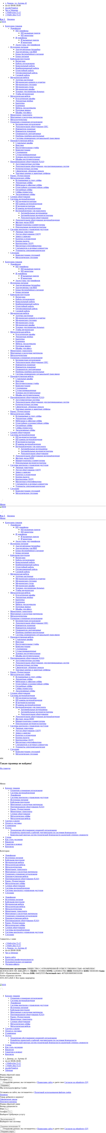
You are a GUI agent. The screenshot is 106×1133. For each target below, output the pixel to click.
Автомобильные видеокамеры (34, 213)
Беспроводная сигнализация (28, 124)
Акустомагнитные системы (28, 164)
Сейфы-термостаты (24, 192)
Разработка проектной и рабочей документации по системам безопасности (43, 832)
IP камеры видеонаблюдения (28, 208)
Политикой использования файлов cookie (52, 1092)
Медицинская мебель (19, 77)
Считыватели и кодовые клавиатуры (32, 248)
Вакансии (9, 842)
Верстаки (20, 145)
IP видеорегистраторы (25, 206)
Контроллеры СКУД (24, 243)
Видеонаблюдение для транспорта (31, 211)
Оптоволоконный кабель (26, 73)
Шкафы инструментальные (28, 159)
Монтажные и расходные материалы (26, 117)
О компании (10, 825)
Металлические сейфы (20, 178)
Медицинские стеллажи (26, 84)
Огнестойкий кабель (25, 70)
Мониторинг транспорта (21, 115)
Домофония (15, 28)
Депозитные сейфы (24, 183)
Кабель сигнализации (25, 63)
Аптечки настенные (24, 80)
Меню (2, 504)
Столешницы (21, 152)
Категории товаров (13, 26)
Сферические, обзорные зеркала (30, 171)
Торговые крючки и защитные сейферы (33, 173)
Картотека (20, 103)
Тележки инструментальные (28, 157)
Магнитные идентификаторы (28, 246)
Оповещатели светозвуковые (28, 133)
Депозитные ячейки (24, 101)
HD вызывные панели (30, 33)
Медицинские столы (25, 87)
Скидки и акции (12, 821)
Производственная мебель (21, 140)
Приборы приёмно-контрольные (30, 136)
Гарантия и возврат (13, 844)
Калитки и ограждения (26, 239)
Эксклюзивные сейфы (25, 194)
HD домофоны (22, 31)
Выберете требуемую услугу (12, 1114)
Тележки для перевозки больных (30, 91)
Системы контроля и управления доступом (29, 229)
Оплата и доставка (13, 823)
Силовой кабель (23, 75)
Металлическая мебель (20, 96)
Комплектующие (23, 150)
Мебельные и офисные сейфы (29, 185)
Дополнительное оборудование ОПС (32, 126)
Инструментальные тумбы (27, 147)
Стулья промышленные (26, 154)
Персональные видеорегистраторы (31, 227)
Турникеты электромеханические (30, 250)
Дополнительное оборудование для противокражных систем (42, 166)
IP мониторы (26, 42)
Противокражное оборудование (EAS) (27, 161)
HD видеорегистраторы (26, 201)
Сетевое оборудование (20, 197)
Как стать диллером (14, 839)
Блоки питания (22, 56)
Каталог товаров (12, 788)
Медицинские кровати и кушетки (30, 82)
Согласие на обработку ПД (76, 1082)
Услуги (8, 828)
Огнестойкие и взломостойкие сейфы (32, 187)
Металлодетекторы (18, 119)
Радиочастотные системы (27, 168)
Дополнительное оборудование (34, 218)
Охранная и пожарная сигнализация (26, 122)
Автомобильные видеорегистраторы (37, 215)
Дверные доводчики (24, 232)
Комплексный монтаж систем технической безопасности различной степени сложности (49, 835)
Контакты (9, 846)
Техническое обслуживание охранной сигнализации (33, 830)
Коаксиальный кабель (25, 66)
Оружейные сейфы (24, 190)
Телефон (4, 1079)
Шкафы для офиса (24, 112)
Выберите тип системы (10, 1121)
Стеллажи (14, 253)
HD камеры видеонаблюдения (29, 204)
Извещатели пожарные (26, 131)
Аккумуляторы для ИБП (26, 52)
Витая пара (20, 61)
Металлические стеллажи (27, 257)
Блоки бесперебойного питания (30, 54)
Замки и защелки (23, 236)
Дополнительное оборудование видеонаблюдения (38, 220)
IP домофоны (21, 38)
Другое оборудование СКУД (28, 234)
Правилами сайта (45, 1082)
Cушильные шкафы (24, 143)
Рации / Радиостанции (20, 176)
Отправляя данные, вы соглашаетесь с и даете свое (45, 1082)
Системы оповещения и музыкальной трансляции (38, 138)
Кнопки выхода (22, 241)
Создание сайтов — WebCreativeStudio (17, 982)
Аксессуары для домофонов (28, 45)
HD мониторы (27, 35)
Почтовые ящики (23, 110)
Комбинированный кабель (27, 68)
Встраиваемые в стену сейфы (28, 180)
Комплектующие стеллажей (28, 255)
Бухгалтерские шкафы (25, 98)
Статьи (8, 837)
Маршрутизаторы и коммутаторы (30, 225)
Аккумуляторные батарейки (28, 49)
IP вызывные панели (30, 40)
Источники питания (19, 47)
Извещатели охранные (25, 129)
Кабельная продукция (20, 59)
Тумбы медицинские (25, 94)
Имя (2, 1109)
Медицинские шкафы (25, 89)
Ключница (20, 105)
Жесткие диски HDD (25, 222)
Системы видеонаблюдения (22, 199)
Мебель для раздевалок (26, 108)
